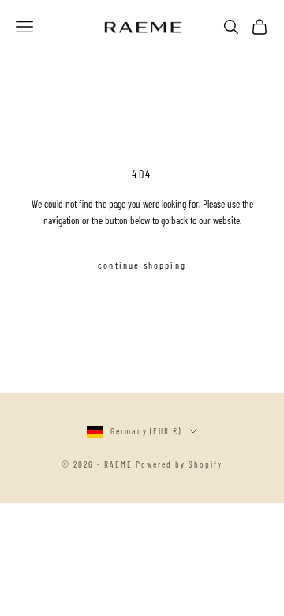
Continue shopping (142, 264)
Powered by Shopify (179, 464)
